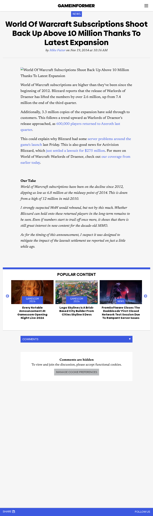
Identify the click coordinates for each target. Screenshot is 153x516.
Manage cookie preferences (76, 372)
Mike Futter (57, 50)
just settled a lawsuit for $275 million (75, 151)
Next (145, 296)
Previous (7, 296)
